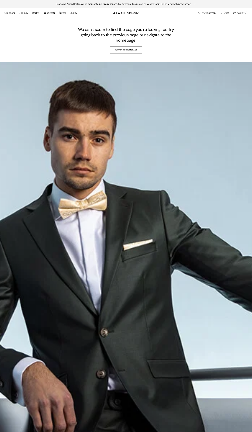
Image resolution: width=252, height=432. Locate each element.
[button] (207, 13)
